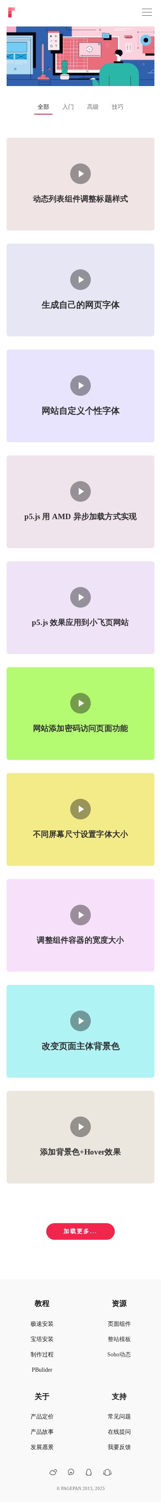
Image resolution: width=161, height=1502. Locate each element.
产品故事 (42, 1432)
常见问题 (119, 1416)
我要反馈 (119, 1447)
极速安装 (42, 1324)
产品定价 (42, 1416)
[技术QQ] (89, 1473)
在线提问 (119, 1432)
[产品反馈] (71, 1472)
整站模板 (119, 1339)
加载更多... (80, 1231)
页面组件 (119, 1324)
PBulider (42, 1370)
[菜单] (147, 12)
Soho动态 (119, 1354)
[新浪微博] (53, 1473)
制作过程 (42, 1354)
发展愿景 (42, 1447)
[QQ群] (107, 1474)
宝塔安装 (42, 1339)
